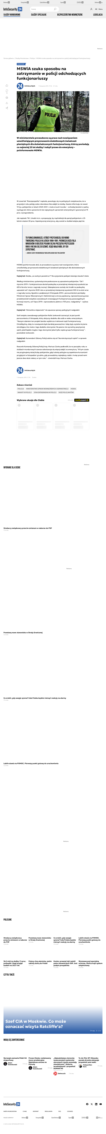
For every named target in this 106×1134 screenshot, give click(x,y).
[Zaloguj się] (91, 9)
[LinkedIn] (96, 1104)
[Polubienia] (7, 85)
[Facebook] (87, 1104)
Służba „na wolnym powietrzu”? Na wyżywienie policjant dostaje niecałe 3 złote (57, 276)
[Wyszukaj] (55, 9)
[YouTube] (100, 1104)
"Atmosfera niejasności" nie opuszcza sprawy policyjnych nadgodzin (53, 310)
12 (7, 93)
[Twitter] (92, 1104)
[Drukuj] (7, 97)
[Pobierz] (7, 103)
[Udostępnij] (7, 108)
